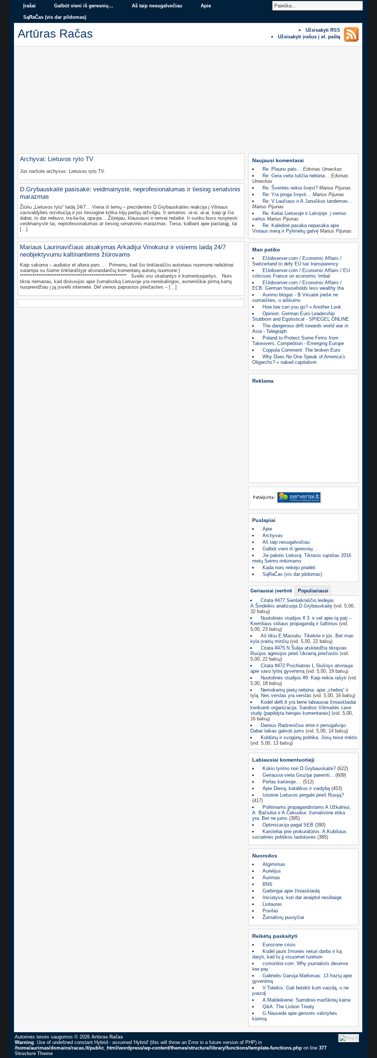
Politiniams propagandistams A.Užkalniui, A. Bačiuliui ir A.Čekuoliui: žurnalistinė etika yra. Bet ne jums (301, 812)
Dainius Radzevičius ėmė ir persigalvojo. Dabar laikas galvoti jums (298, 728)
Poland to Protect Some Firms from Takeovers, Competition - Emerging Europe (298, 340)
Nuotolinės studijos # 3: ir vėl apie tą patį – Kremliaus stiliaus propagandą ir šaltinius (301, 620)
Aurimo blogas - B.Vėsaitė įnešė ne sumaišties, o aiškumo (295, 297)
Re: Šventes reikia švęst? (290, 188)
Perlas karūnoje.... (282, 781)
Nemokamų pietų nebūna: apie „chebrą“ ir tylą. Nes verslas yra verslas (299, 692)
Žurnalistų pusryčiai (283, 917)
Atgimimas (274, 864)
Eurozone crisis (279, 944)
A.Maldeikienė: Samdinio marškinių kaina (306, 1000)
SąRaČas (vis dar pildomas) (54, 17)
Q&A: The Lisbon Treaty (288, 1006)
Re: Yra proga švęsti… (287, 194)
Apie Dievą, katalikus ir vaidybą (296, 788)
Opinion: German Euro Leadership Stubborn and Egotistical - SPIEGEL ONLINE (300, 316)
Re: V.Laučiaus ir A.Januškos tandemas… (308, 201)
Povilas (270, 910)
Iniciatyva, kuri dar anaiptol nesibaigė (302, 897)
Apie (206, 5)
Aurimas (271, 877)
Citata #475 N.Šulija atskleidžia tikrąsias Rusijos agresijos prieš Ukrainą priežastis (298, 650)
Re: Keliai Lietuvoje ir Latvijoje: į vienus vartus (299, 216)
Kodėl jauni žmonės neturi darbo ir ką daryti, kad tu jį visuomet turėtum (297, 954)
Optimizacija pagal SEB (288, 825)
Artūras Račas (107, 1037)
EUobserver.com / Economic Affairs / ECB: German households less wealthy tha (298, 285)
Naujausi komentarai (278, 160)
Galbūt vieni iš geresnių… (83, 5)
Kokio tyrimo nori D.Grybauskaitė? (299, 768)
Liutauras (272, 904)
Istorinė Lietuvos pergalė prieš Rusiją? (303, 795)
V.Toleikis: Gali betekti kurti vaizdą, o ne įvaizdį (300, 990)
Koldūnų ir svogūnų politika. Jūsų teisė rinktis (309, 737)
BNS (267, 884)
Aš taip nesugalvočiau (157, 5)
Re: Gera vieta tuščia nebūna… (296, 175)
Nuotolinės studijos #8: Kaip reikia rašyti (303, 678)
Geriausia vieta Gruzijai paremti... (298, 775)
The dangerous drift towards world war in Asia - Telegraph (300, 328)
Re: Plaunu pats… (282, 169)
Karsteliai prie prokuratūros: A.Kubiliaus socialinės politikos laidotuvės (299, 834)
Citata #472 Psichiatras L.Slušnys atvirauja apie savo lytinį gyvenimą (301, 668)
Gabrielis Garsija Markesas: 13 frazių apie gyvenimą (302, 978)
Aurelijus (272, 871)
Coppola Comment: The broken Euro (301, 350)
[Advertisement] (188, 101)
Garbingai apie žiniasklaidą (291, 891)
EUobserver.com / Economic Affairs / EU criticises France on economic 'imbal (301, 273)
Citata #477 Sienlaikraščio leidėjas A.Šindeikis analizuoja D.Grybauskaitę (292, 603)
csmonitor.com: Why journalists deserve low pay (300, 966)
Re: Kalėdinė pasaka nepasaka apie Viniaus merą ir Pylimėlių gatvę (295, 228)
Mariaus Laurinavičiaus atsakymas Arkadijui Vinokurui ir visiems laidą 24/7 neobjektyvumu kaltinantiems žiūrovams (123, 251)
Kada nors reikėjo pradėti (289, 567)
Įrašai (29, 5)
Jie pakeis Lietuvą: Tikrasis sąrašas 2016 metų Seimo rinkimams (301, 558)
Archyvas (273, 535)
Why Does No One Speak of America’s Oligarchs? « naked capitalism (298, 359)
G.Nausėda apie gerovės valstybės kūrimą (294, 1016)
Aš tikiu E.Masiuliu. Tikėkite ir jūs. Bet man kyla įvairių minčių (301, 638)
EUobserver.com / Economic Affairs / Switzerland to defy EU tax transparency (297, 261)
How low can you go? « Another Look (302, 307)
